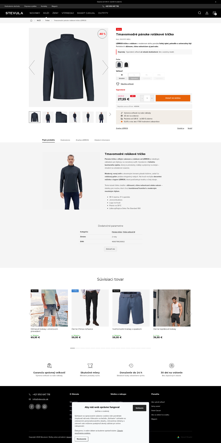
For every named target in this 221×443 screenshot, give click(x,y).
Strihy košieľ (155, 406)
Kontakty (44, 6)
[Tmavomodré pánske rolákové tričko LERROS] (119, 65)
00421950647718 (44, 406)
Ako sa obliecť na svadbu (160, 415)
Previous (31, 313)
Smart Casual (156, 410)
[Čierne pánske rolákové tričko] (126, 65)
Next (189, 313)
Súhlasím (139, 408)
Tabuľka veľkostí (127, 84)
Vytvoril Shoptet (186, 437)
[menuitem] (35, 13)
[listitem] (155, 112)
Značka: (122, 128)
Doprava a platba (30, 6)
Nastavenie (81, 439)
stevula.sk (38, 406)
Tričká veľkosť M (129, 232)
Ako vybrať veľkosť (158, 402)
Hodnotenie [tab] (65, 140)
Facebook (31, 406)
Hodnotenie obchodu (12, 6)
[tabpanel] (49, 316)
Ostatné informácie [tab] (102, 140)
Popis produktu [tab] (48, 140)
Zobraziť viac (110, 249)
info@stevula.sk (40, 399)
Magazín (55, 6)
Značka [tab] (82, 140)
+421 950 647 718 (41, 394)
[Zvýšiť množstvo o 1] (152, 98)
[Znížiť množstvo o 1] (142, 98)
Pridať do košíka (173, 98)
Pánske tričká (117, 232)
